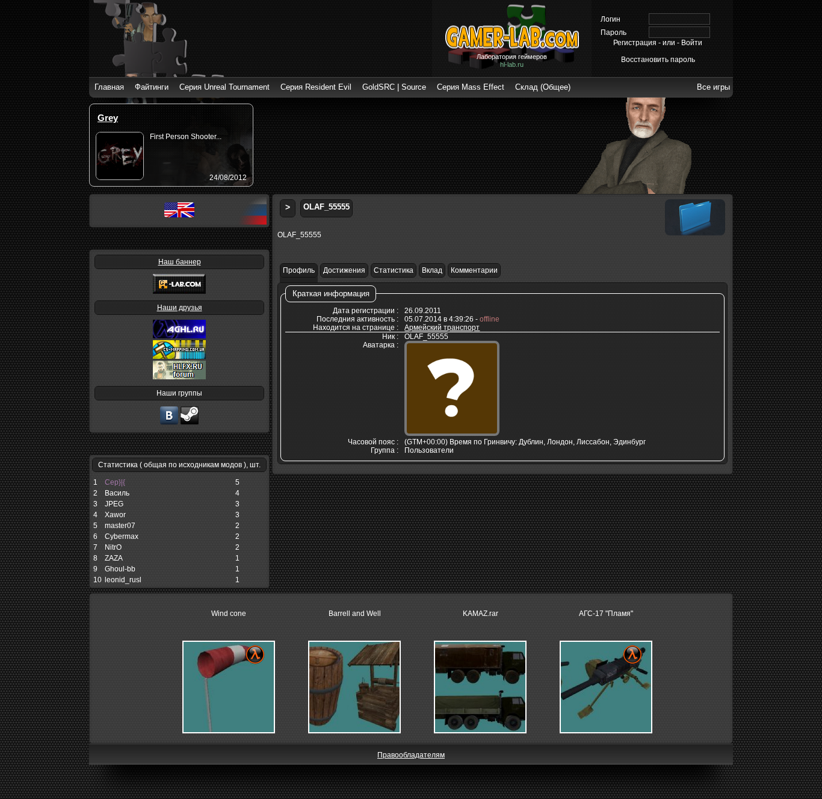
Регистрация (635, 43)
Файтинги (151, 87)
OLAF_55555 (326, 206)
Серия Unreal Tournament (224, 87)
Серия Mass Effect (470, 87)
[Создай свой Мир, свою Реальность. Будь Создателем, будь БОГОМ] (179, 356)
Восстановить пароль (658, 59)
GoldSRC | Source (394, 87)
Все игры (713, 87)
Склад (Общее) (542, 87)
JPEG (114, 504)
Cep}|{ (115, 482)
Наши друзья (179, 307)
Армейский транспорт (442, 327)
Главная (109, 87)
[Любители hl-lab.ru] (189, 423)
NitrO (113, 547)
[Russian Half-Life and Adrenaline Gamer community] (179, 336)
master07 (120, 525)
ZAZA (114, 558)
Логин (610, 19)
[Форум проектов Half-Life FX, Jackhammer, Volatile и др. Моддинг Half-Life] (179, 377)
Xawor (115, 515)
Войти (691, 43)
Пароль (613, 32)
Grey (107, 118)
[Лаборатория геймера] (169, 423)
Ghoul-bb (120, 569)
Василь (117, 493)
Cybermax (121, 536)
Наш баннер (179, 262)
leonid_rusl (123, 580)
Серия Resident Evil (315, 87)
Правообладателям (411, 755)
